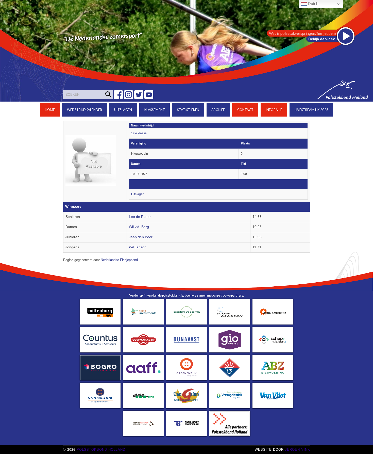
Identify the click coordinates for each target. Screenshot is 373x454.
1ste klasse (139, 133)
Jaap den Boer (140, 237)
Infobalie (274, 110)
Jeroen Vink (297, 449)
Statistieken (188, 110)
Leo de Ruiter (140, 217)
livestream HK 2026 (311, 110)
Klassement (154, 110)
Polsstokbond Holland (101, 449)
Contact (245, 110)
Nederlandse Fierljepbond (119, 260)
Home (50, 110)
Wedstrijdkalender (84, 110)
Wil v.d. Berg (139, 227)
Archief (218, 110)
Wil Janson (137, 247)
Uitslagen (123, 110)
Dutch (312, 4)
